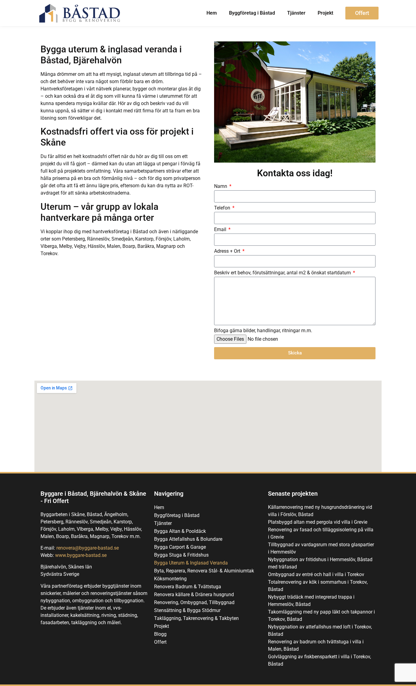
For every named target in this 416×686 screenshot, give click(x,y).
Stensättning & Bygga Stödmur (187, 610)
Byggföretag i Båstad (252, 13)
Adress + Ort (227, 251)
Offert (160, 642)
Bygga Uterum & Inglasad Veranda (191, 563)
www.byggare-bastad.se (81, 555)
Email (220, 229)
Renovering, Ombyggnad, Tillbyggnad (194, 602)
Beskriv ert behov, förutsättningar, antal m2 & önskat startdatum (283, 273)
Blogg (160, 634)
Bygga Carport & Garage (180, 547)
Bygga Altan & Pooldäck (180, 531)
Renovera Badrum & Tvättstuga (187, 586)
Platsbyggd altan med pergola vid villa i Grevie (317, 522)
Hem (211, 13)
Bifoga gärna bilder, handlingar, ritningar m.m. (263, 330)
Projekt (325, 13)
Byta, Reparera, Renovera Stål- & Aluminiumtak (204, 571)
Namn (221, 186)
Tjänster (296, 13)
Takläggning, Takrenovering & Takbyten (196, 618)
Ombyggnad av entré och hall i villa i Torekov (316, 574)
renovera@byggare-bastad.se (87, 548)
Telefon (222, 208)
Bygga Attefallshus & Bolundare (188, 539)
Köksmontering (170, 579)
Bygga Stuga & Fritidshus (181, 555)
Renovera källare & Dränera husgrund (194, 594)
